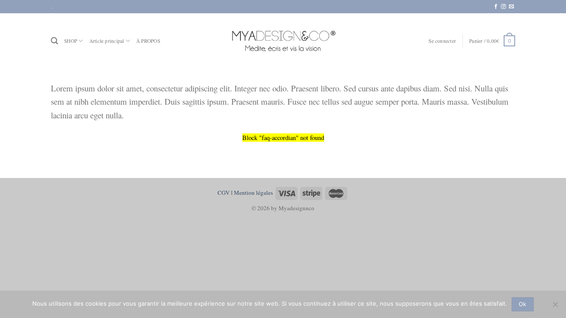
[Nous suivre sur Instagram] (503, 6)
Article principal (106, 41)
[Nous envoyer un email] (511, 6)
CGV (223, 193)
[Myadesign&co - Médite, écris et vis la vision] (283, 41)
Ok (523, 304)
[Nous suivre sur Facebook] (495, 6)
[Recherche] (54, 40)
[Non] (555, 307)
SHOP (70, 41)
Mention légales (253, 193)
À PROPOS (148, 41)
